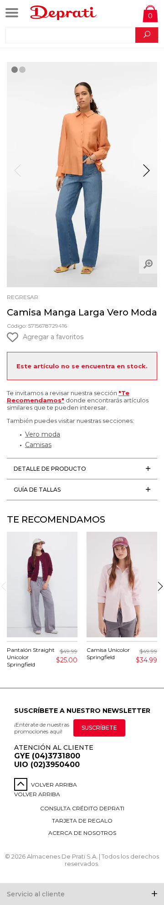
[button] (146, 174)
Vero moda (42, 434)
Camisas (38, 445)
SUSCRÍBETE (99, 727)
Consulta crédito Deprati (82, 808)
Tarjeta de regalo (82, 820)
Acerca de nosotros (82, 832)
